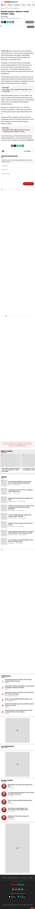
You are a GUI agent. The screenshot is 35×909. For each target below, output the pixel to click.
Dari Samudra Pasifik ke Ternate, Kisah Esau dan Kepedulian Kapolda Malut (19, 482)
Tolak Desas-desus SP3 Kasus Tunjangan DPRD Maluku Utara (20, 490)
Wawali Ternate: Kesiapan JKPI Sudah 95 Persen (20, 524)
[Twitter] (5, 22)
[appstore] (12, 896)
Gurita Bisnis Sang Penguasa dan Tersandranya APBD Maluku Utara (18, 809)
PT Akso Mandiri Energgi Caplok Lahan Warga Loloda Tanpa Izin (19, 515)
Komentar (30, 22)
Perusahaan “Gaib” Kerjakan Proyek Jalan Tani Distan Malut (16, 90)
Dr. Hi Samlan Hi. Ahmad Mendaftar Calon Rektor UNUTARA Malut (20, 540)
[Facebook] (2, 22)
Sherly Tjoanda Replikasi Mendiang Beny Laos (18, 699)
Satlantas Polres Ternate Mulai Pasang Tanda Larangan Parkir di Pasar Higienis (18, 711)
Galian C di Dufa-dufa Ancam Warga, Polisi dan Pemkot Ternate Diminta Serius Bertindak (21, 507)
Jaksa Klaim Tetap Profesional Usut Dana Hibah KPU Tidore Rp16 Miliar (11, 470)
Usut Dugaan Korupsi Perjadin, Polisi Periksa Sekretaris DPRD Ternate (18, 680)
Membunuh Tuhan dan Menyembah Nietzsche (18, 816)
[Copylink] (13, 22)
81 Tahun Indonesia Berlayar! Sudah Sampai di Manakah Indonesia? (21, 793)
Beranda (3, 8)
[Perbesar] (17, 47)
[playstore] (22, 896)
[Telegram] (10, 22)
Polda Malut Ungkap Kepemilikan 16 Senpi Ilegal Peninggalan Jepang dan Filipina (19, 686)
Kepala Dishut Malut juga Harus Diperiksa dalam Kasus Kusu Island (19, 704)
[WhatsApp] (7, 22)
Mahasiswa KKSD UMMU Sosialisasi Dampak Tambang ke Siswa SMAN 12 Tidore (16, 130)
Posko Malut (4, 16)
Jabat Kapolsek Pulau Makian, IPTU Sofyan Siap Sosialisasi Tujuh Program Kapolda (21, 532)
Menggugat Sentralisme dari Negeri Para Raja (20, 499)
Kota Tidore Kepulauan (13, 8)
